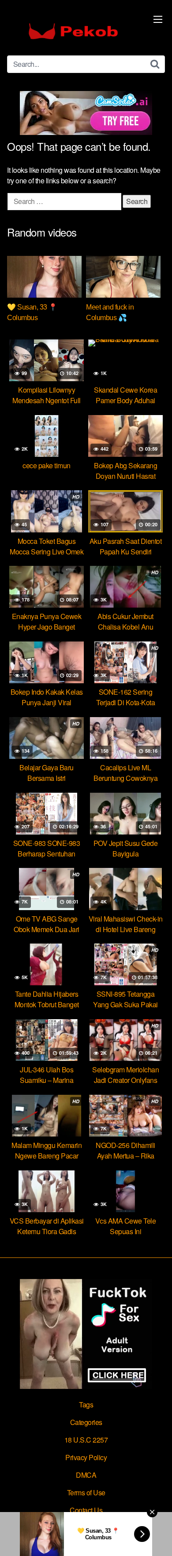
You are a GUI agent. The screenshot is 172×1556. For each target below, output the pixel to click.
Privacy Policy (86, 1457)
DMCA (86, 1475)
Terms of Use (86, 1492)
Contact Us (86, 1510)
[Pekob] (73, 31)
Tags (86, 1404)
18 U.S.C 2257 (86, 1440)
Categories (86, 1422)
